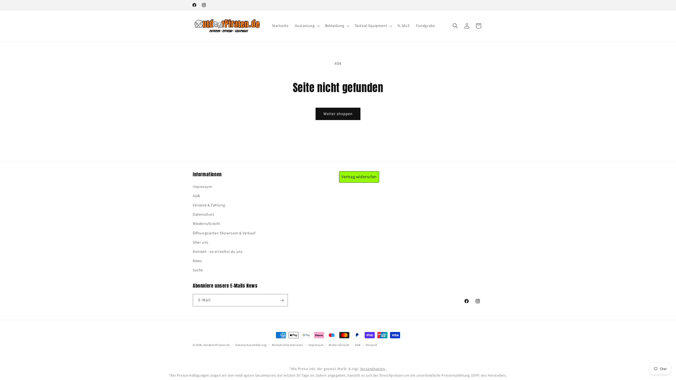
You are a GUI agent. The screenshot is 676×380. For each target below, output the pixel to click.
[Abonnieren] (282, 300)
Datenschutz (203, 214)
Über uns (200, 242)
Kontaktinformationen (287, 345)
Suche (198, 270)
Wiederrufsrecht (206, 223)
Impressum (202, 186)
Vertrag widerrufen (359, 176)
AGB (196, 195)
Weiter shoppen (338, 113)
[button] (307, 25)
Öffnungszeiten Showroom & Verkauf (224, 233)
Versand (371, 345)
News (197, 260)
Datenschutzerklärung (251, 345)
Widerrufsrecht (339, 345)
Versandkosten (373, 368)
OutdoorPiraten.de (217, 345)
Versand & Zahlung (209, 205)
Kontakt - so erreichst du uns (217, 251)
